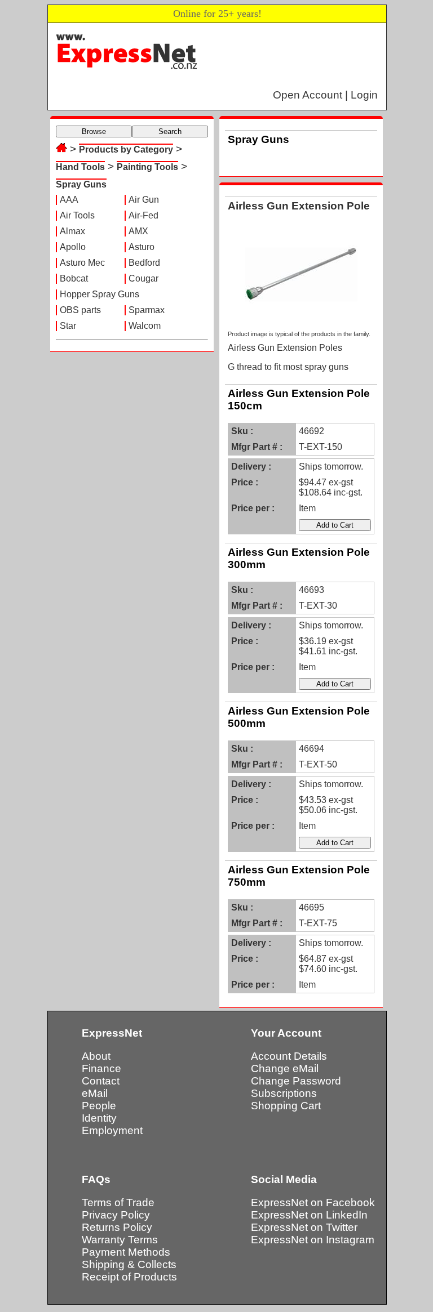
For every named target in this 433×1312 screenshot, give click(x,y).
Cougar (143, 278)
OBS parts (80, 310)
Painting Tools (147, 167)
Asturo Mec (82, 262)
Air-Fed (143, 215)
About (96, 1056)
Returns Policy (117, 1227)
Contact (101, 1081)
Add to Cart (335, 525)
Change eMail (285, 1068)
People (99, 1106)
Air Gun (144, 199)
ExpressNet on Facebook (313, 1202)
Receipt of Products (129, 1277)
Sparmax (147, 310)
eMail (95, 1093)
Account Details (289, 1056)
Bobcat (74, 278)
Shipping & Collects (129, 1264)
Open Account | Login (325, 95)
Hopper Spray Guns (99, 294)
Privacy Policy (116, 1215)
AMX (138, 231)
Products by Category (126, 149)
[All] (61, 149)
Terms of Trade (118, 1202)
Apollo (73, 247)
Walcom (145, 326)
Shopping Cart (286, 1106)
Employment (112, 1130)
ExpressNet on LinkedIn (309, 1215)
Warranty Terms (120, 1240)
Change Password (296, 1081)
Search (170, 131)
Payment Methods (126, 1252)
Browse (94, 131)
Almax (72, 231)
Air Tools (77, 215)
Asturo (141, 247)
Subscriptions (284, 1093)
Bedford (144, 262)
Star (68, 326)
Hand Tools (80, 167)
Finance (101, 1068)
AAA (69, 199)
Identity (99, 1118)
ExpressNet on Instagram (312, 1240)
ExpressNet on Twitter (304, 1227)
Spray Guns (81, 184)
